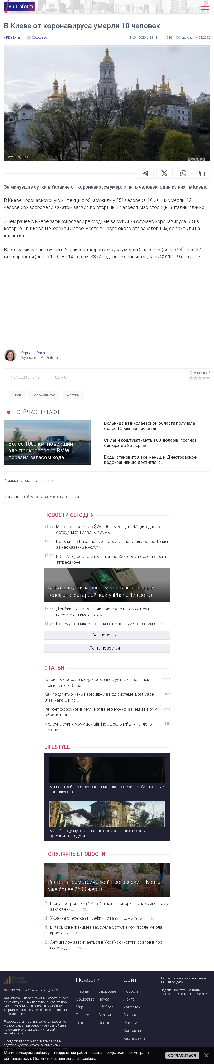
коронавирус (43, 395)
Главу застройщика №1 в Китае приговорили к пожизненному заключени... (109, 906)
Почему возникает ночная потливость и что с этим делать (111, 623)
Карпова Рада (33, 353)
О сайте (130, 1015)
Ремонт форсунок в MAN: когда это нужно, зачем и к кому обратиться (107, 712)
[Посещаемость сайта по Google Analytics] (15, 980)
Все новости (104, 635)
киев (17, 395)
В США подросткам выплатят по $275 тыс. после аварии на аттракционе (113, 559)
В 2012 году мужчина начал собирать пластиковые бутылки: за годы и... (98, 833)
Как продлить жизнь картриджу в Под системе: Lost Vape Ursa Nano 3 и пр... (107, 697)
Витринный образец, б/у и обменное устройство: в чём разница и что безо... (107, 682)
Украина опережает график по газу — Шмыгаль (102, 918)
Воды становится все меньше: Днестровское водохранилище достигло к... (150, 459)
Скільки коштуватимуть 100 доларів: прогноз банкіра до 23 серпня (150, 442)
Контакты (132, 1030)
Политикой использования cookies (64, 1058)
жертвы (73, 395)
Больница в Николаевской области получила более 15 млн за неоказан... (149, 425)
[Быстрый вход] (191, 6)
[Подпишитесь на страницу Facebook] (164, 1007)
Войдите (12, 496)
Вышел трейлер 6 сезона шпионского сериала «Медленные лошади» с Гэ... (106, 789)
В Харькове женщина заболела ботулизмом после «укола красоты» (106, 930)
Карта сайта (134, 1038)
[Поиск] (176, 6)
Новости (131, 991)
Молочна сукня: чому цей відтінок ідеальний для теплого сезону (107, 727)
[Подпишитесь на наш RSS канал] (194, 1007)
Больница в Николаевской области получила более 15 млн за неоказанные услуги (112, 544)
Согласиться (182, 1055)
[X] (164, 173)
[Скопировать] (202, 173)
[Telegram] (146, 173)
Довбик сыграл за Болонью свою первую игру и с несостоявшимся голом (105, 611)
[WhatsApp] (183, 173)
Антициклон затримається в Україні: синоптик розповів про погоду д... (106, 945)
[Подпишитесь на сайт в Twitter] (179, 1007)
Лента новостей (104, 648)
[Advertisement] (107, 307)
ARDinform (12, 998)
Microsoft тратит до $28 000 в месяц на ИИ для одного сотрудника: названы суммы (108, 529)
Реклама (131, 1022)
